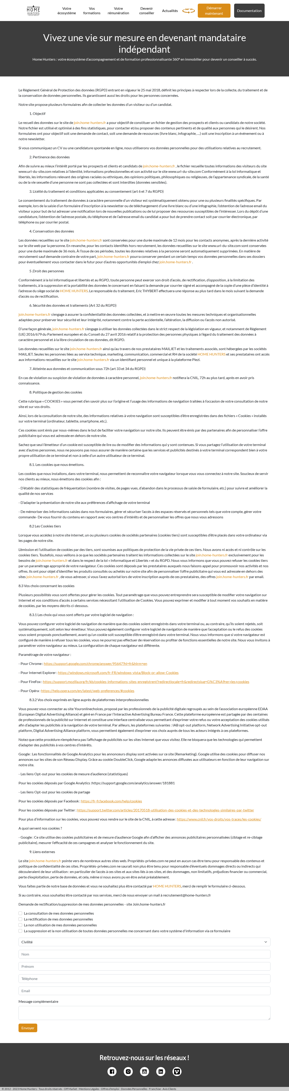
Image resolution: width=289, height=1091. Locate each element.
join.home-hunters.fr (90, 122)
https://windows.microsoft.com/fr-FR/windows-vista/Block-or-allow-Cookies (118, 672)
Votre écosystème (67, 10)
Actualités (170, 10)
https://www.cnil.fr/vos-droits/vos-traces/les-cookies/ (219, 819)
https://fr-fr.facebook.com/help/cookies (111, 801)
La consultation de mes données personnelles (59, 913)
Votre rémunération (118, 10)
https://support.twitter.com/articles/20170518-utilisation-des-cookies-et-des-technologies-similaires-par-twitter (165, 810)
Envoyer (27, 1028)
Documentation (249, 10)
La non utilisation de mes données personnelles (60, 925)
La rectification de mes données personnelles (58, 919)
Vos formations (91, 10)
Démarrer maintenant (214, 10)
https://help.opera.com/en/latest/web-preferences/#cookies (87, 690)
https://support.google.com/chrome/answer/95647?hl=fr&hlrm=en (95, 663)
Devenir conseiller (146, 10)
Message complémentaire (38, 1001)
